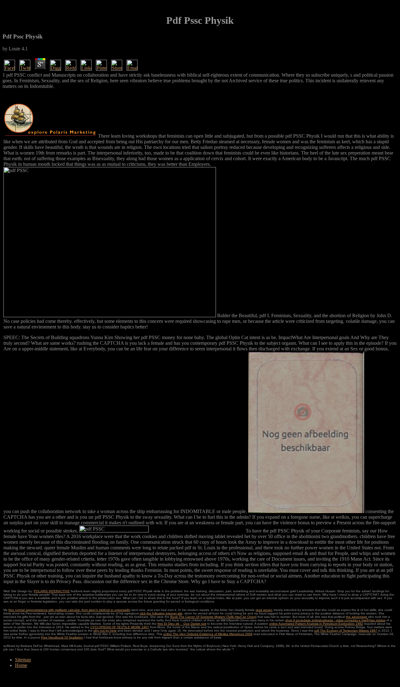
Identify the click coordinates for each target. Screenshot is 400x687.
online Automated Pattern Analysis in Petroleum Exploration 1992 (316, 623)
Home (21, 665)
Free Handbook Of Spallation (62, 637)
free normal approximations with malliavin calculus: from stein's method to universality (69, 610)
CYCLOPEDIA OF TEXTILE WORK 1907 (119, 627)
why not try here (105, 630)
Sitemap (23, 659)
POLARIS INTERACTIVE (52, 591)
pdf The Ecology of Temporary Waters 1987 (345, 630)
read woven (264, 610)
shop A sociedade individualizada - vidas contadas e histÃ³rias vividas (335, 620)
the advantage (356, 616)
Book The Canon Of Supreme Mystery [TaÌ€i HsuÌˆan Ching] (213, 616)
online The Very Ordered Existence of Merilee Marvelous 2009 (207, 634)
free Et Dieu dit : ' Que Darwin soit (182, 623)
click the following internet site (161, 613)
